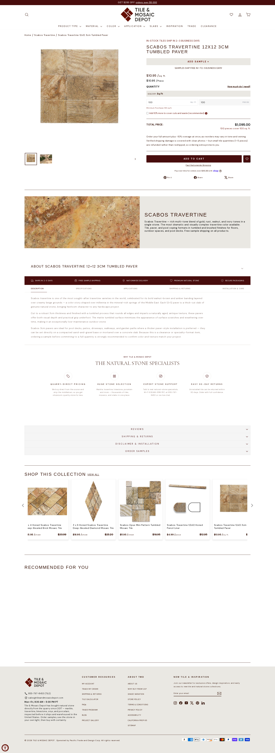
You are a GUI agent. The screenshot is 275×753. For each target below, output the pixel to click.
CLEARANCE (209, 26)
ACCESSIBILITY (134, 715)
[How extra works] (206, 113)
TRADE (192, 26)
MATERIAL (93, 26)
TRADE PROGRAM (90, 710)
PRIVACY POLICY (135, 710)
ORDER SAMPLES (137, 451)
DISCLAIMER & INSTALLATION (137, 443)
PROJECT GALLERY (90, 720)
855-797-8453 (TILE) (39, 693)
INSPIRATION (174, 26)
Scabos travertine (44, 35)
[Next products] (252, 505)
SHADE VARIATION (136, 694)
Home (28, 35)
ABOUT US (132, 684)
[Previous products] (23, 505)
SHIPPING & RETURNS (137, 436)
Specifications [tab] (84, 288)
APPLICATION (133, 26)
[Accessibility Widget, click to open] (5, 747)
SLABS (154, 26)
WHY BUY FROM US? (137, 689)
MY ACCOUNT (88, 684)
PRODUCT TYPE (68, 26)
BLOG (84, 715)
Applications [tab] (130, 288)
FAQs (84, 704)
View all (93, 474)
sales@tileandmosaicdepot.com (45, 698)
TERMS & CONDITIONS (138, 704)
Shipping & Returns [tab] (179, 288)
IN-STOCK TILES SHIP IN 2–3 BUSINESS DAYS (173, 41)
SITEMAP (132, 725)
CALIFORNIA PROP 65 (137, 720)
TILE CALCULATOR (90, 699)
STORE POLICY (134, 699)
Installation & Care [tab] (233, 288)
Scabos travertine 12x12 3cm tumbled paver (83, 35)
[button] (137, 268)
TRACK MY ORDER (90, 689)
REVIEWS (137, 429)
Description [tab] (37, 288)
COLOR (112, 26)
